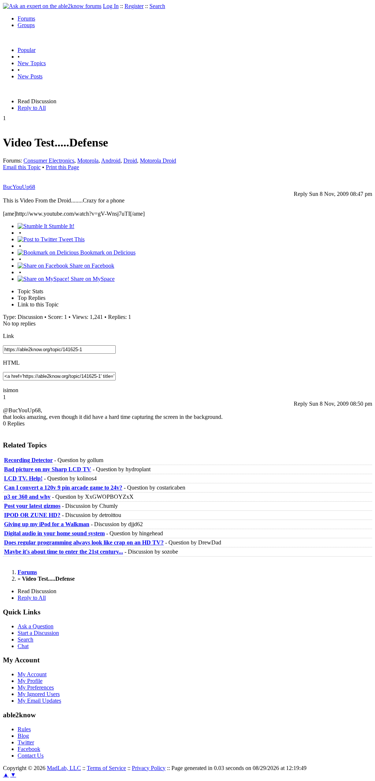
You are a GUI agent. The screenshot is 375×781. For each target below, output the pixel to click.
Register (134, 6)
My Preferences (36, 687)
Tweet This (71, 239)
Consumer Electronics (48, 160)
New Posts (30, 76)
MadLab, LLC (64, 768)
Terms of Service (106, 768)
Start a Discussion (38, 633)
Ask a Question (35, 626)
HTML (11, 363)
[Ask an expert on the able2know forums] (52, 6)
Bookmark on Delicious (107, 252)
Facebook (29, 749)
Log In (111, 6)
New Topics (32, 63)
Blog (23, 736)
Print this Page (62, 167)
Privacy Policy (149, 768)
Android (110, 160)
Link (8, 336)
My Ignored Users (39, 694)
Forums (26, 18)
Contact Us (31, 755)
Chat (23, 646)
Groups (26, 25)
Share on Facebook (91, 266)
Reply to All (32, 108)
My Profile (30, 681)
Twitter (26, 742)
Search (157, 6)
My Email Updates (39, 701)
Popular (27, 50)
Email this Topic (22, 167)
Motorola (88, 160)
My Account (32, 674)
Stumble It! (60, 226)
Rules (24, 729)
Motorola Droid (158, 160)
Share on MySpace (92, 279)
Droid (130, 160)
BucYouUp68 (19, 187)
